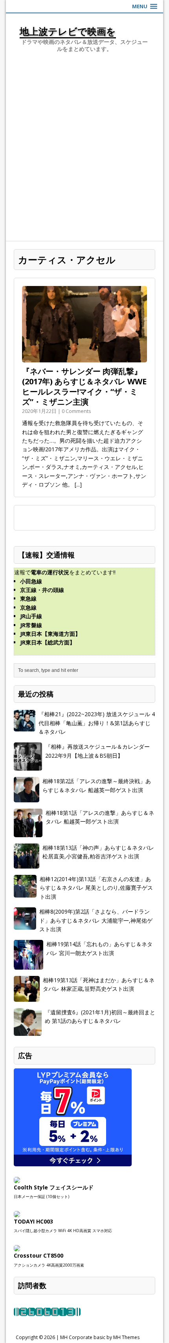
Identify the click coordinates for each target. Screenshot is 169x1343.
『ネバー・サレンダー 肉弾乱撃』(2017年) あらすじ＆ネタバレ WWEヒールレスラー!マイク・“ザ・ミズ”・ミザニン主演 (84, 386)
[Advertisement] (84, 153)
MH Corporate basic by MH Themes (100, 1337)
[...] (78, 484)
